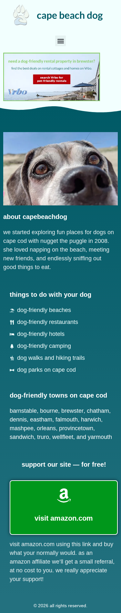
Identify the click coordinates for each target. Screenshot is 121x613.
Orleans (46, 428)
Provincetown (76, 428)
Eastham (41, 419)
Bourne (49, 411)
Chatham (98, 411)
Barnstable (23, 411)
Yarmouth (100, 437)
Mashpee (22, 428)
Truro (43, 437)
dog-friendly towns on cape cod (58, 395)
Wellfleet (62, 437)
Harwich (91, 419)
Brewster (72, 411)
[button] (60, 41)
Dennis (18, 419)
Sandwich (22, 437)
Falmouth (66, 419)
